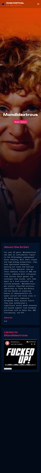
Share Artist (20, 122)
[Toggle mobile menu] (38, 4)
